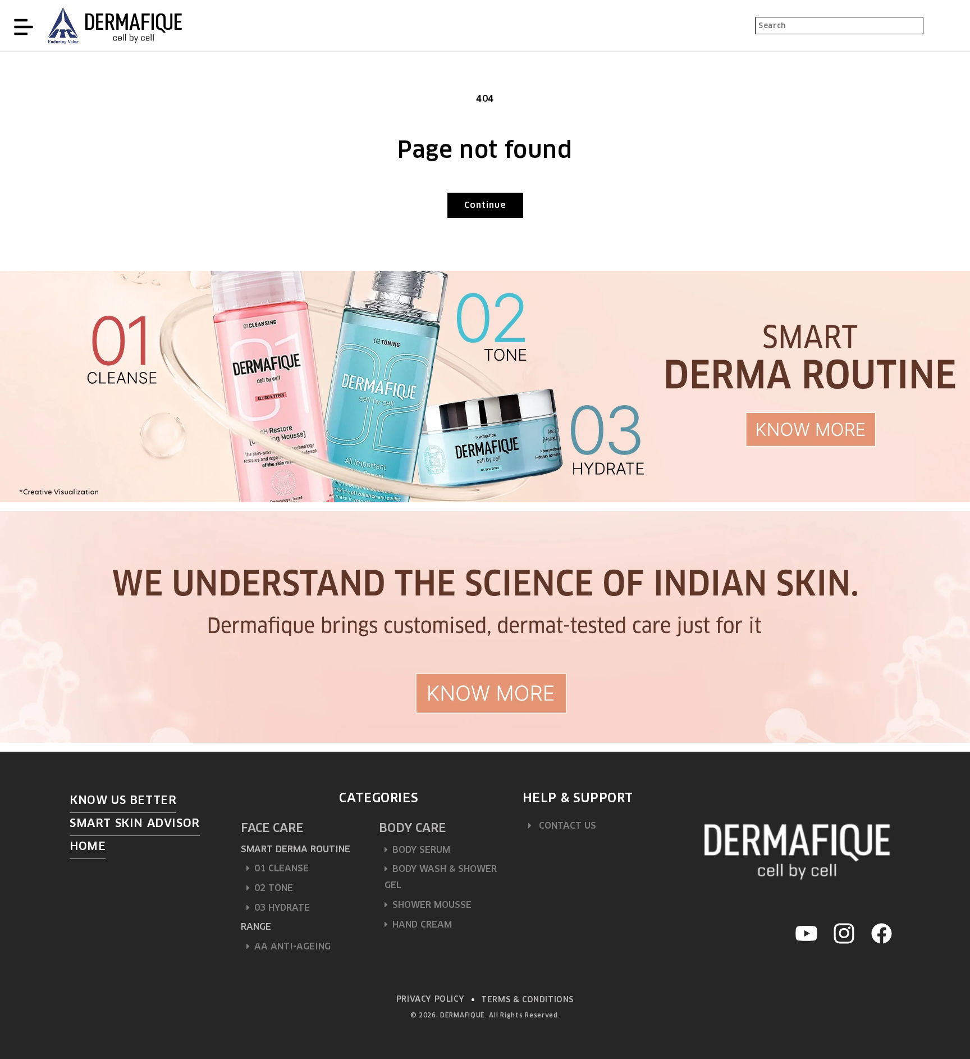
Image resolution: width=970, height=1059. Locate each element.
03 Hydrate (282, 907)
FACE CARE (272, 827)
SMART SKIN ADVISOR (135, 823)
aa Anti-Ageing (292, 946)
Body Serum (421, 850)
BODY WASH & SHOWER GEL (441, 877)
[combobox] (839, 26)
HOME (88, 846)
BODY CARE (412, 827)
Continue (485, 204)
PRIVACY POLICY (430, 999)
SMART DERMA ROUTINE (295, 849)
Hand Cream (422, 924)
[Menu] (23, 25)
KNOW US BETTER (123, 800)
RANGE (256, 927)
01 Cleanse (281, 868)
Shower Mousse (432, 905)
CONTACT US (566, 825)
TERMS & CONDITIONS (527, 999)
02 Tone (273, 888)
